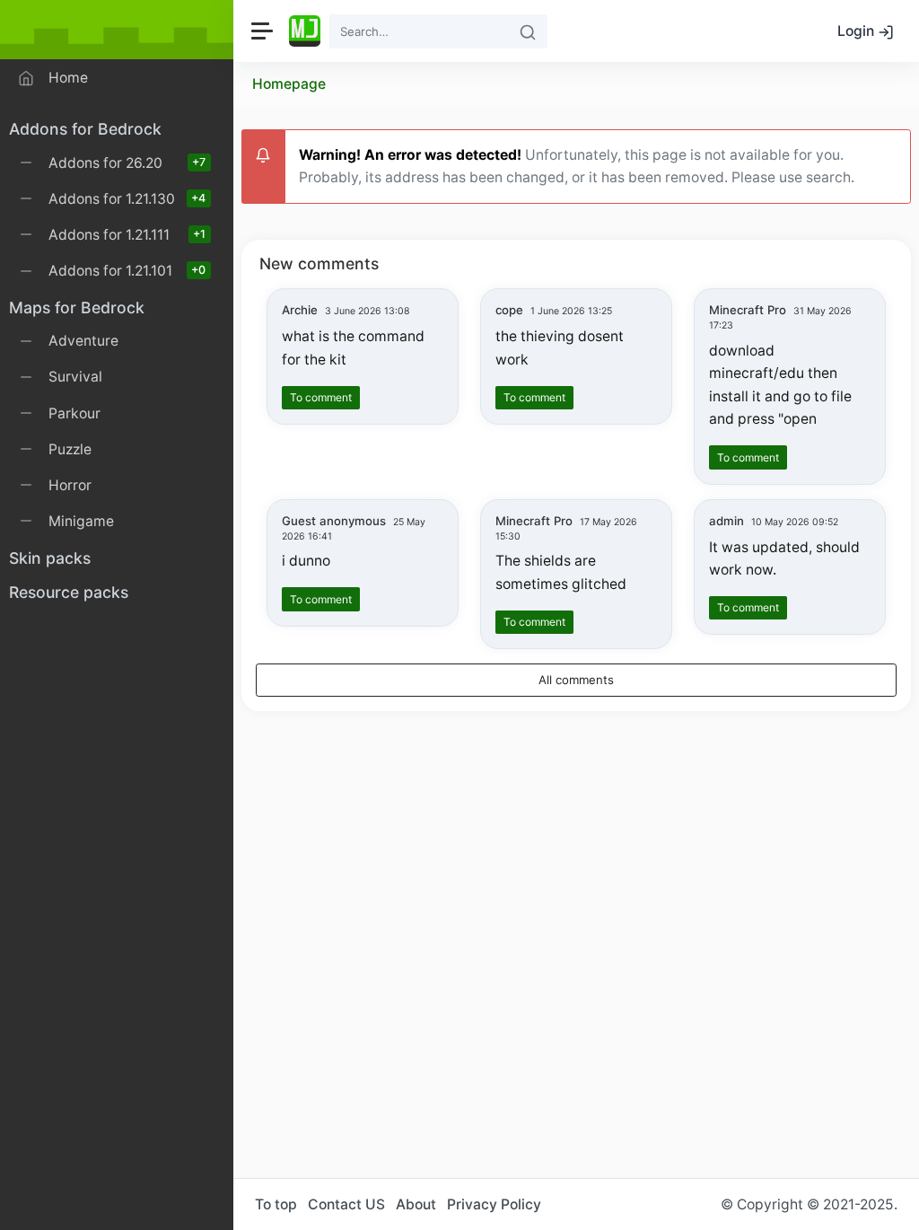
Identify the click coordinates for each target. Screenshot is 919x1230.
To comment (321, 397)
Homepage (289, 83)
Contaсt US (346, 1204)
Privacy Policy (494, 1204)
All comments (576, 679)
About (416, 1204)
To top (276, 1204)
